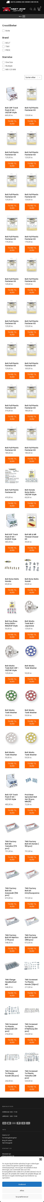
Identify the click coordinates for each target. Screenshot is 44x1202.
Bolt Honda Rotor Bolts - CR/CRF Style (30, 492)
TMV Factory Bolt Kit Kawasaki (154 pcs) (11, 891)
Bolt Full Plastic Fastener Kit (31, 109)
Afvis (22, 1190)
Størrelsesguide (7, 1143)
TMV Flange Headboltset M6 (10, 981)
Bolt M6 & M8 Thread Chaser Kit (31, 536)
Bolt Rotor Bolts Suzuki (32, 580)
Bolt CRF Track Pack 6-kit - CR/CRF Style (11, 110)
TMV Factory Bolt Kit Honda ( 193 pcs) (32, 843)
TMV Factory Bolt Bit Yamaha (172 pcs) (11, 845)
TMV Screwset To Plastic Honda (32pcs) (31, 981)
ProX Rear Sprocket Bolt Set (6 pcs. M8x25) (31, 798)
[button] (40, 1159)
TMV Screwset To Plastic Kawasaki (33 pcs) (11, 1027)
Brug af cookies (7, 1140)
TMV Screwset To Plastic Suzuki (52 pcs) (12, 1073)
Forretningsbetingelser (9, 1138)
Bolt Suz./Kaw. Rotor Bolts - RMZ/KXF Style (11, 623)
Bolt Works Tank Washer (31, 667)
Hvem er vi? (6, 1135)
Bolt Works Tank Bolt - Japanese (30, 623)
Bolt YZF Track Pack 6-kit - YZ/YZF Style (11, 796)
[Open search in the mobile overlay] (31, 9)
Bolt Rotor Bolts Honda (12, 580)
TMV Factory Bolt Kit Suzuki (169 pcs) (31, 937)
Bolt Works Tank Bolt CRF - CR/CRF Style (12, 668)
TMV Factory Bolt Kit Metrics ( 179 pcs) (12, 937)
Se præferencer (22, 1197)
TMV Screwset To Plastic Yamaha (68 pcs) (31, 1074)
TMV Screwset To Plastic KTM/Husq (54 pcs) (31, 1027)
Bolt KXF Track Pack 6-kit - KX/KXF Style (11, 536)
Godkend (22, 1184)
